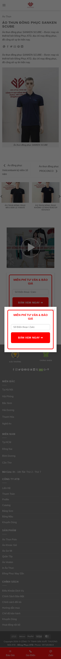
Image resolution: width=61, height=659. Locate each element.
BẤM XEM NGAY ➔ (30, 337)
